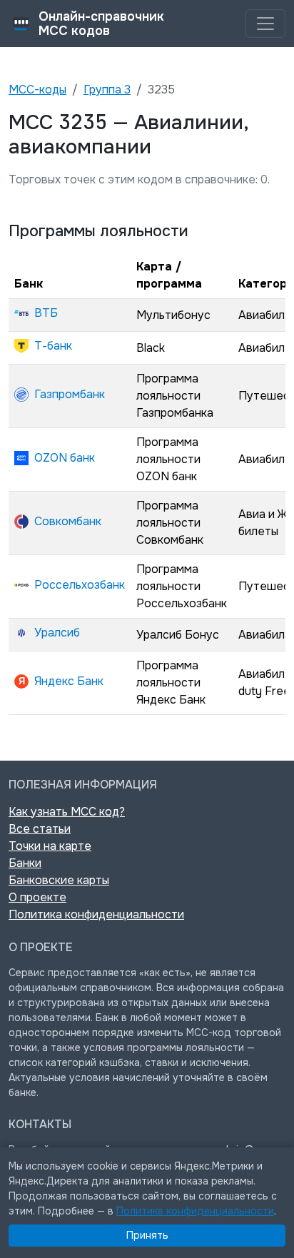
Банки (25, 863)
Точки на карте (50, 845)
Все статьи (40, 828)
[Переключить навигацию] (265, 23)
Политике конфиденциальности (195, 1210)
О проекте (37, 897)
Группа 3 (107, 89)
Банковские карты (59, 880)
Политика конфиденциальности (96, 914)
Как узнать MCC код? (67, 811)
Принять (147, 1235)
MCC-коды (37, 89)
